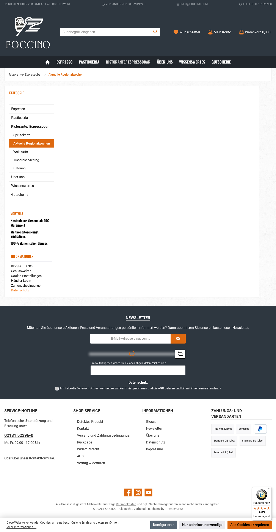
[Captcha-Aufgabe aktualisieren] (180, 354)
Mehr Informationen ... (21, 527)
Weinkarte (20, 152)
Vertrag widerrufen (91, 463)
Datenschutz (20, 290)
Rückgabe (84, 442)
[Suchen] (155, 32)
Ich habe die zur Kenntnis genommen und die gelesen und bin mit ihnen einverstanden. (140, 388)
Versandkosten (126, 504)
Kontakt (83, 428)
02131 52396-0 (18, 435)
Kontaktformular (41, 458)
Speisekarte (21, 135)
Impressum (154, 449)
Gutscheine (19, 195)
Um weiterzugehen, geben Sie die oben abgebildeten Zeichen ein (128, 363)
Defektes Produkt (90, 422)
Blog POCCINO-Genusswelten (22, 268)
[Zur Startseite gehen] (28, 32)
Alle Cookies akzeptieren (249, 525)
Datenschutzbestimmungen (95, 388)
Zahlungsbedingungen (26, 286)
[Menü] (269, 489)
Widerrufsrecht (88, 449)
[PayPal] (260, 429)
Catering (19, 168)
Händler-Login (21, 281)
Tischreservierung (26, 160)
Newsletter (154, 428)
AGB (161, 388)
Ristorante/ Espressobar (30, 126)
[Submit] (178, 339)
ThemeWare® (174, 508)
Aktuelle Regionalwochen (31, 143)
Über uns (18, 177)
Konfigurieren (163, 525)
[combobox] (105, 32)
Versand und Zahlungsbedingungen (104, 435)
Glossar (152, 422)
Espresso (18, 109)
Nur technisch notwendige (202, 525)
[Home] (47, 62)
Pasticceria (19, 118)
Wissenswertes (22, 186)
